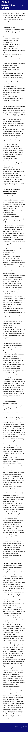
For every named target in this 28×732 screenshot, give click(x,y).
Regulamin (12, 727)
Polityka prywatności (21, 727)
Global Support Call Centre (8, 5)
